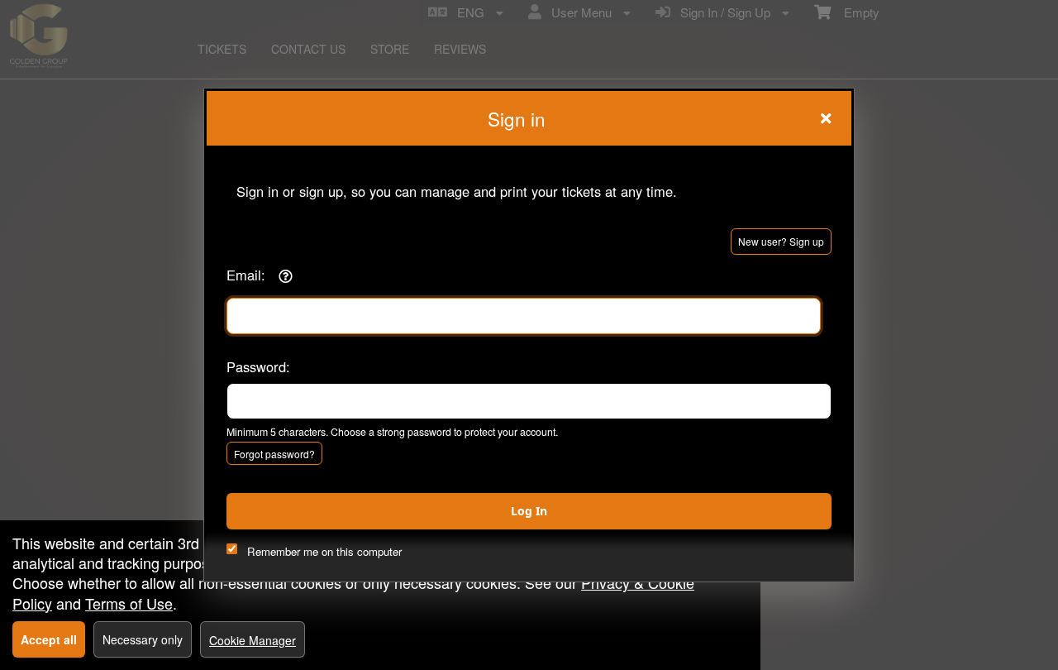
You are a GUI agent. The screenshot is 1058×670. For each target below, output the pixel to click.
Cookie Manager (252, 640)
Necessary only (142, 639)
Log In (529, 511)
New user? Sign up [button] (781, 241)
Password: (258, 366)
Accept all (49, 639)
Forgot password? (274, 454)
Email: (245, 275)
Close (826, 118)
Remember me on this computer (324, 551)
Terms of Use (129, 603)
